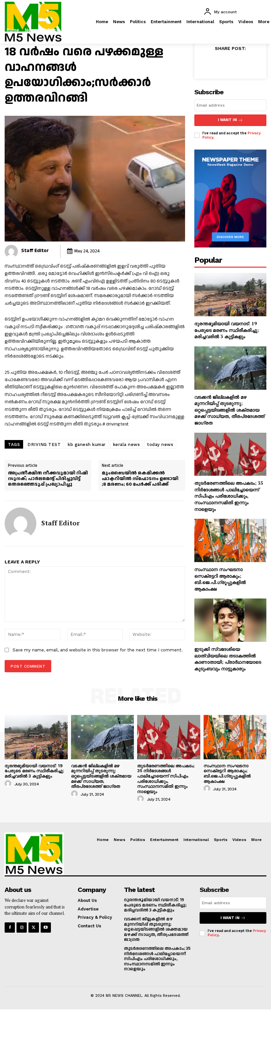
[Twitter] (260, 31)
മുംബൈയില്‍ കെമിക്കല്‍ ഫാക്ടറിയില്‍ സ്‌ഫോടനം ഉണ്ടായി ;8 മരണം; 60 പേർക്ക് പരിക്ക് (140, 478)
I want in (227, 120)
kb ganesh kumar (87, 444)
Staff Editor (35, 250)
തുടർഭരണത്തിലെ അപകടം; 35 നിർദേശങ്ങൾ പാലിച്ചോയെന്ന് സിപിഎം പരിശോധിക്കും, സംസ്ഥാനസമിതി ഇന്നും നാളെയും (228, 496)
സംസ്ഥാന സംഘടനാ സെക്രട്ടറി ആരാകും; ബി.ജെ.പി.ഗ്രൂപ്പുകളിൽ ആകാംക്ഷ (220, 579)
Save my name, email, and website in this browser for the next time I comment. (98, 649)
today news (160, 444)
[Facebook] (231, 31)
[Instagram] (246, 31)
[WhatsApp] (253, 63)
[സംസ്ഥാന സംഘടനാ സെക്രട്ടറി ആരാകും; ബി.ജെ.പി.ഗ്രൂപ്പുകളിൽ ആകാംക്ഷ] (230, 540)
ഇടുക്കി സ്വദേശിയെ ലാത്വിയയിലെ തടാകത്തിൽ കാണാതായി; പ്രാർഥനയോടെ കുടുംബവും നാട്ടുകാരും (227, 659)
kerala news (126, 444)
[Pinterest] (238, 63)
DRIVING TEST (43, 444)
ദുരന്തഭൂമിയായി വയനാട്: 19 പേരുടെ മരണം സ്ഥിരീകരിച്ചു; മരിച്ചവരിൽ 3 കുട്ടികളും (226, 329)
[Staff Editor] (11, 251)
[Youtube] (46, 927)
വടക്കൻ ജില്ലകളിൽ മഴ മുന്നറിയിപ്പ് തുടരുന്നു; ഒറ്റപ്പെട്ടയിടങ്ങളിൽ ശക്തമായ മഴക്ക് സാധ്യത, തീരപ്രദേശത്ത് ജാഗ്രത (229, 410)
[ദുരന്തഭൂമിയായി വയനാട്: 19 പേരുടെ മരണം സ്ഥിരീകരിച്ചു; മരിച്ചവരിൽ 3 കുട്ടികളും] (230, 294)
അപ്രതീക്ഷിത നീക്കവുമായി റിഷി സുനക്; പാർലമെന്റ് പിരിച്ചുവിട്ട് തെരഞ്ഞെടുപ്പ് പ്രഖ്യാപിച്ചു (48, 478)
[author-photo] (9, 783)
